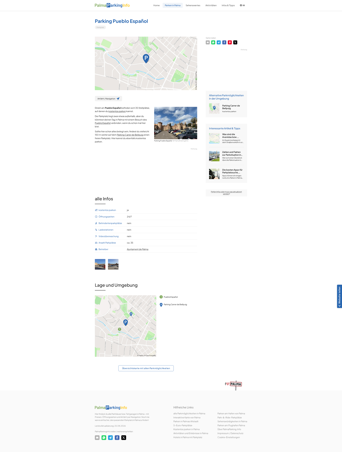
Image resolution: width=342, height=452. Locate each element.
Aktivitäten (211, 5)
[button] (173, 5)
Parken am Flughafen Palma (231, 425)
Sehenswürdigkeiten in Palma (232, 421)
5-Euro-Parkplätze (182, 425)
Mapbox (196, 85)
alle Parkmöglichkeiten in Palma (189, 413)
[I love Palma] (234, 385)
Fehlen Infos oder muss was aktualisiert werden (226, 193)
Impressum (223, 433)
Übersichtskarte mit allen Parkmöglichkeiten (146, 368)
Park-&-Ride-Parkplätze (229, 417)
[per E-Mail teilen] (208, 42)
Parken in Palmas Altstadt (185, 421)
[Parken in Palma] (112, 5)
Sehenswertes (193, 5)
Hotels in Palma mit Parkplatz (187, 437)
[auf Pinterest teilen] (230, 42)
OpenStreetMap (196, 76)
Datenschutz (237, 433)
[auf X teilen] (235, 42)
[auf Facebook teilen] (224, 42)
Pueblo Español (103, 123)
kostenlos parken (117, 111)
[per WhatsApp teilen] (213, 42)
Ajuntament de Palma (137, 249)
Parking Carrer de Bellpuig (130, 134)
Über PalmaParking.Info (229, 429)
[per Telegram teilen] (219, 42)
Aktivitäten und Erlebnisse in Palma (190, 433)
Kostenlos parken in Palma (186, 429)
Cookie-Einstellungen (228, 437)
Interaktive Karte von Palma (186, 417)
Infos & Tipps (228, 5)
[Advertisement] (146, 168)
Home (156, 5)
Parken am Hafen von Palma (231, 413)
